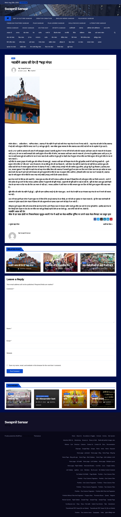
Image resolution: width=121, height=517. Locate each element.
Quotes (107, 495)
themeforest (111, 504)
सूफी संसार (70, 47)
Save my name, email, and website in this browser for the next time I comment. (35, 365)
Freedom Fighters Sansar (18, 23)
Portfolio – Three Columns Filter (106, 482)
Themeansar (37, 436)
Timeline (77, 512)
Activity (104, 436)
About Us (79, 436)
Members (87, 470)
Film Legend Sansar (56, 23)
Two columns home (86, 512)
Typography (96, 512)
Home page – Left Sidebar (90, 461)
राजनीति (67, 32)
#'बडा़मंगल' (33, 71)
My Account (94, 470)
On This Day (43, 28)
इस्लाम (99, 42)
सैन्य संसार (54, 37)
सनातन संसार (90, 42)
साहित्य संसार (52, 42)
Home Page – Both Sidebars (87, 457)
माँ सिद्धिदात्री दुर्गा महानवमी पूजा (73, 397)
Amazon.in (85, 440)
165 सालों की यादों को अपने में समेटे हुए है (97, 265)
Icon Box (98, 465)
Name (9, 328)
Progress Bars (89, 495)
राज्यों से (48, 32)
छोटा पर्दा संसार (10, 37)
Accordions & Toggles (89, 436)
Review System (66, 499)
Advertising (77, 440)
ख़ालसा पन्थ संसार (11, 47)
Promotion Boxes (99, 495)
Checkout (76, 444)
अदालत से (9, 32)
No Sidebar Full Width (82, 474)
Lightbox (76, 470)
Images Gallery (111, 465)
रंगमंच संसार (42, 42)
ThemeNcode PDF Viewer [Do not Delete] (77, 508)
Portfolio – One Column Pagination (86, 482)
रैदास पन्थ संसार (49, 47)
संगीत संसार (22, 42)
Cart (72, 444)
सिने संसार (74, 37)
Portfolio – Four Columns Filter (106, 474)
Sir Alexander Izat (45, 398)
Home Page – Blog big (109, 453)
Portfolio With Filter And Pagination (105, 491)
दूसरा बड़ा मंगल (14, 224)
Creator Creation (44, 18)
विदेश (74, 32)
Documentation (111, 444)
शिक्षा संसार (21, 37)
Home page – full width (75, 461)
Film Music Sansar (86, 18)
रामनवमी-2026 (98, 398)
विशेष (89, 32)
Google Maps (86, 448)
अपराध (17, 32)
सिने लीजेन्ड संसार (85, 37)
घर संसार (80, 42)
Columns (83, 444)
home (102, 448)
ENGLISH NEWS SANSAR (65, 18)
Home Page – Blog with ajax (70, 457)
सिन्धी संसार (60, 47)
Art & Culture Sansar (22, 18)
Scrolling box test (70, 504)
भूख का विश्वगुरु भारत (110, 512)
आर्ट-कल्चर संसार (99, 32)
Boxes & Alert (93, 440)
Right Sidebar (76, 499)
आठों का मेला (107, 224)
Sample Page (84, 499)
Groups (93, 448)
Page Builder (93, 474)
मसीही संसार (23, 47)
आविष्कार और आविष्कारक (93, 28)
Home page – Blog (96, 453)
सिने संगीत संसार (11, 42)
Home (73, 436)
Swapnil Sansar (16, 9)
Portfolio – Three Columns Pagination (87, 487)
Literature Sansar (98, 23)
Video (102, 512)
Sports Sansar (58, 28)
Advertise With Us (68, 440)
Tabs (105, 504)
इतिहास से (62, 42)
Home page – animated (83, 453)
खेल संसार (26, 32)
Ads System (111, 436)
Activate (99, 436)
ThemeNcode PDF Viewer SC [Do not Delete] (102, 508)
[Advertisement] (60, 134)
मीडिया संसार (64, 37)
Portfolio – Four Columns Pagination (88, 478)
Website (9, 353)
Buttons (67, 444)
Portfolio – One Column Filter (107, 478)
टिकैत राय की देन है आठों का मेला (57, 265)
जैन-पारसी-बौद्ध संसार (35, 47)
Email (9, 341)
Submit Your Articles (97, 504)
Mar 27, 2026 (69, 402)
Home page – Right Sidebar (75, 465)
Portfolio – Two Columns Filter (106, 487)
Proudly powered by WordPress (13, 436)
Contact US (98, 444)
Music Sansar (28, 28)
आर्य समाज (32, 42)
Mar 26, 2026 (97, 402)
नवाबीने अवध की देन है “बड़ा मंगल (20, 265)
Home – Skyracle (110, 448)
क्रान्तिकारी (72, 28)
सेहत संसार (71, 42)
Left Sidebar (69, 470)
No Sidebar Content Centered (107, 470)
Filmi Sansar (38, 23)
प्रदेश (40, 32)
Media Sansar (12, 28)
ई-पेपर (30, 37)
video (38, 37)
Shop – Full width (85, 504)
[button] (115, 32)
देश (33, 32)
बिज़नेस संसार (57, 32)
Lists (81, 470)
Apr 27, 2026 (42, 402)
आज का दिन (107, 28)
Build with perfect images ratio (106, 440)
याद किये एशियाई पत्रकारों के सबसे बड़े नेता (18, 397)
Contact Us (90, 444)
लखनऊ (81, 28)
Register (112, 495)
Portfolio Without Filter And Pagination (73, 495)
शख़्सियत (82, 32)
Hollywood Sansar (77, 23)
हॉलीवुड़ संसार (97, 37)
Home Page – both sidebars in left (105, 457)
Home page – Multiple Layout (107, 461)
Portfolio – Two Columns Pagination (84, 491)
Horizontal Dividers (89, 465)
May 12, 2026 (14, 402)
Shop (78, 504)
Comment (10, 289)
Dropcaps (78, 448)
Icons (103, 465)
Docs (103, 444)
